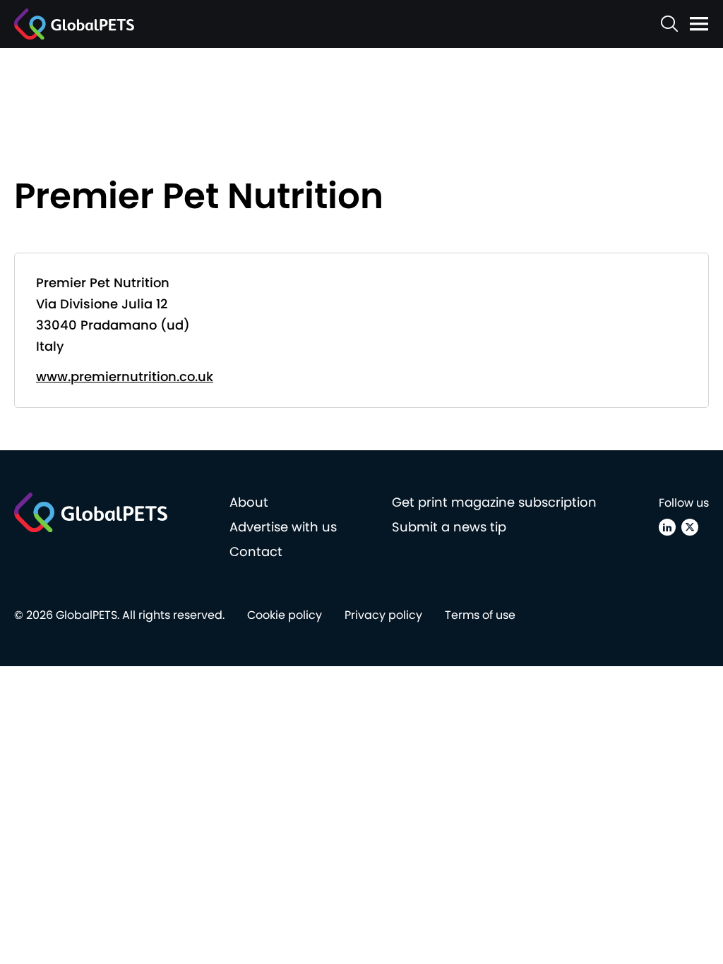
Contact (255, 551)
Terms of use (480, 615)
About (248, 502)
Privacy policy (383, 615)
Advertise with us (283, 527)
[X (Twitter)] (689, 527)
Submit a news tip (449, 527)
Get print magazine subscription (494, 502)
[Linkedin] (667, 527)
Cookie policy (284, 615)
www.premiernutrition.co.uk (124, 376)
